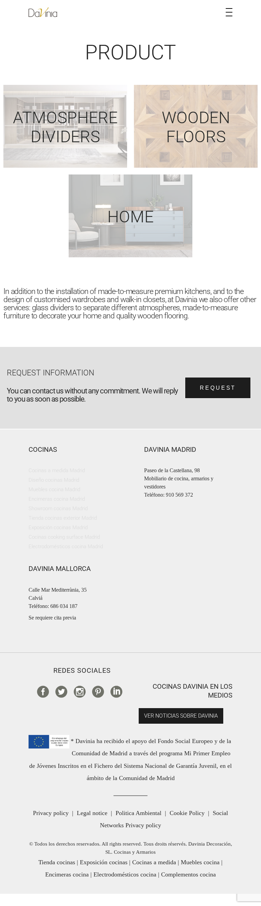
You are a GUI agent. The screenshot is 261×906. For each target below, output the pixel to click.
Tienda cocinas (56, 862)
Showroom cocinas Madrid (58, 508)
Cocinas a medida (154, 862)
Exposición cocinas (103, 862)
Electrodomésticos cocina (124, 874)
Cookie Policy (187, 813)
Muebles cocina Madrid (54, 489)
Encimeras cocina (67, 874)
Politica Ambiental (138, 813)
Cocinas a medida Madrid (57, 470)
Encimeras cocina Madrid (57, 499)
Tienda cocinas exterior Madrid (63, 518)
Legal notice (92, 813)
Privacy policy (51, 813)
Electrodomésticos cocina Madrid (66, 546)
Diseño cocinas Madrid (54, 480)
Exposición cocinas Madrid (58, 527)
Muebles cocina (200, 862)
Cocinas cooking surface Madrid (64, 537)
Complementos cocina (188, 874)
